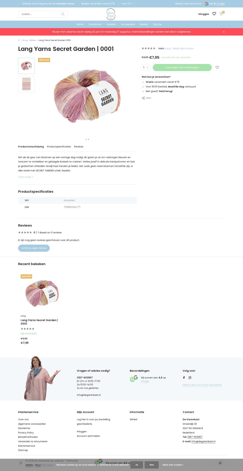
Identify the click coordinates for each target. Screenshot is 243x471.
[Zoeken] (62, 14)
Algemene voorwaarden (32, 424)
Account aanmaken (88, 436)
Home (32, 40)
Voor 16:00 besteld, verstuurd (171, 86)
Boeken (144, 24)
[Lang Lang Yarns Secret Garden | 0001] (42, 293)
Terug (24, 40)
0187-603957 (194, 437)
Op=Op (157, 24)
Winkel (178, 3)
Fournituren (95, 24)
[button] (86, 139)
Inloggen (82, 431)
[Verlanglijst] (214, 14)
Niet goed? (159, 91)
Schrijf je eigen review (33, 248)
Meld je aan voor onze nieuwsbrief (202, 385)
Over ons (23, 419)
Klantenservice (193, 3)
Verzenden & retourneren (33, 441)
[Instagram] (190, 378)
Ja (136, 464)
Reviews (78, 146)
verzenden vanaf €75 (162, 82)
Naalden (111, 24)
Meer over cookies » (173, 464)
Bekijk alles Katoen (183, 48)
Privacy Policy (26, 432)
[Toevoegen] (58, 341)
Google (221, 3)
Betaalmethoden (28, 437)
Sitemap (23, 450)
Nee (152, 464)
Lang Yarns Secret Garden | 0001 (39, 322)
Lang (168, 48)
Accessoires (128, 24)
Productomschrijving (31, 146)
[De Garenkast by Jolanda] (121, 14)
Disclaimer (24, 428)
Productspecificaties (59, 146)
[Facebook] (184, 378)
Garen (80, 24)
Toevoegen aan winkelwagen (182, 67)
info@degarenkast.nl (203, 441)
